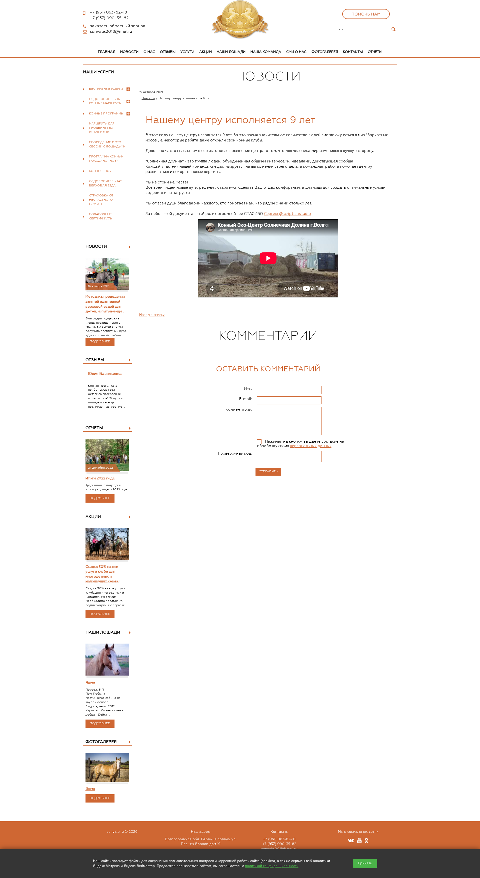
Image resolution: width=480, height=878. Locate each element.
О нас (149, 52)
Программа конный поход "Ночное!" (106, 158)
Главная (106, 52)
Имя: (248, 388)
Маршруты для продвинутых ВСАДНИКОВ (101, 128)
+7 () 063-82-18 (279, 839)
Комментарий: (239, 409)
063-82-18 (108, 12)
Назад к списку (152, 315)
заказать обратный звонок (117, 26)
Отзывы (168, 52)
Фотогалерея (325, 52)
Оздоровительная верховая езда (105, 183)
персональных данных (311, 446)
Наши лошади (231, 52)
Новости (129, 52)
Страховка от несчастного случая (101, 200)
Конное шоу (100, 171)
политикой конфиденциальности (271, 866)
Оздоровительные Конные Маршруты (105, 101)
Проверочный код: (235, 453)
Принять (365, 863)
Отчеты (375, 52)
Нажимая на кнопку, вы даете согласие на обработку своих (300, 444)
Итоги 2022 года (100, 478)
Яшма (90, 682)
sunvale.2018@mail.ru (111, 32)
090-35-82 (109, 18)
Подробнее (100, 341)
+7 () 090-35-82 (279, 844)
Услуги (187, 52)
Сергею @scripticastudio (287, 214)
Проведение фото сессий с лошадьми (107, 144)
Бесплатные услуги (106, 88)
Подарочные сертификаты (100, 216)
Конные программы (106, 113)
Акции (205, 52)
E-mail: (245, 399)
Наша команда (265, 52)
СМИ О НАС (296, 52)
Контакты (353, 52)
